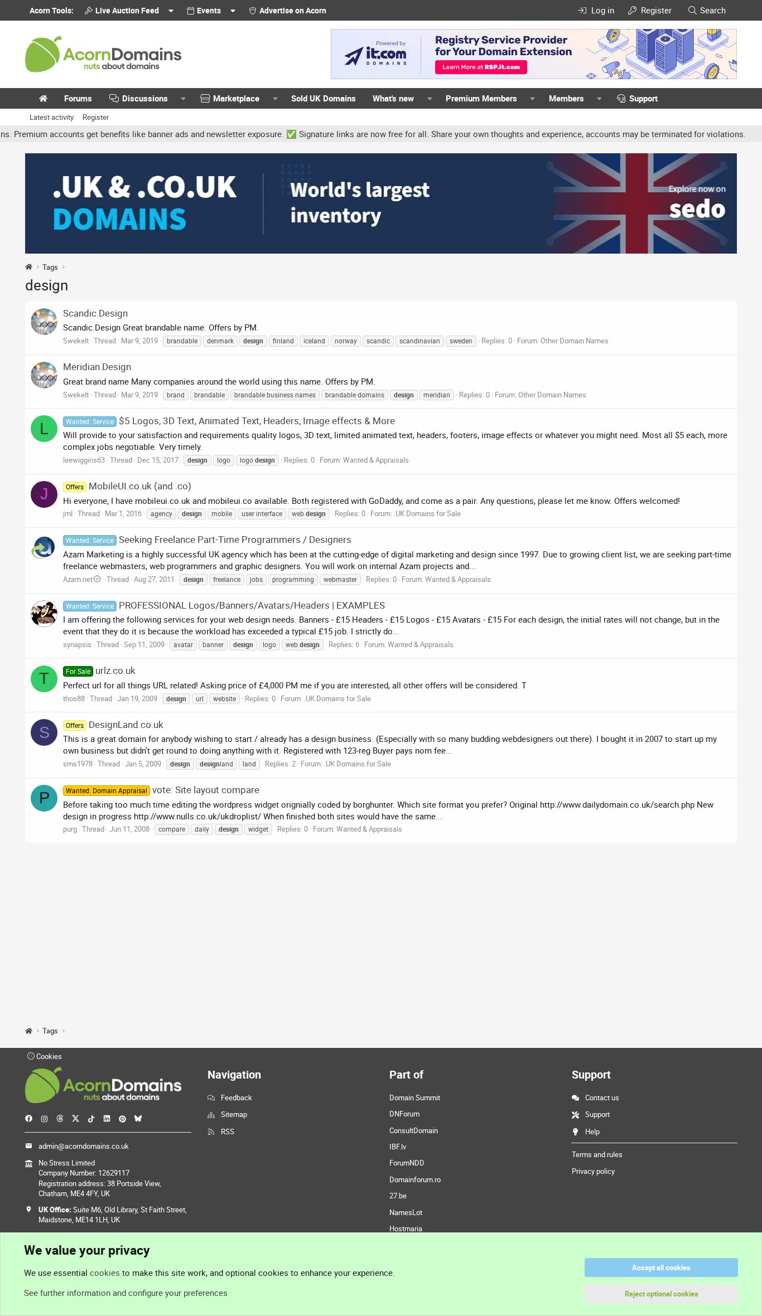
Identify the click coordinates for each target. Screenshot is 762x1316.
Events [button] (209, 10)
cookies (105, 1272)
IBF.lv (397, 1147)
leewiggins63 (84, 460)
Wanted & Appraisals (376, 460)
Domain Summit (414, 1097)
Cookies (48, 1056)
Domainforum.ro (415, 1179)
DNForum (404, 1114)
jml (68, 513)
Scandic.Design (95, 313)
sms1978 (78, 764)
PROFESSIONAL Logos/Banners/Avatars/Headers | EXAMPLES (225, 605)
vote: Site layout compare (162, 789)
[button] (183, 98)
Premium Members (481, 98)
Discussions (145, 98)
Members (566, 98)
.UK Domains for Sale (427, 513)
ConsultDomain (413, 1130)
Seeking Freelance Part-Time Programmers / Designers (208, 539)
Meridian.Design (97, 366)
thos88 (74, 698)
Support (643, 98)
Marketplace (236, 98)
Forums (78, 98)
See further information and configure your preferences (126, 1292)
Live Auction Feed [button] (127, 10)
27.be (398, 1196)
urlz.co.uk (101, 670)
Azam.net (78, 579)
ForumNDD (407, 1163)
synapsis (77, 644)
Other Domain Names (575, 341)
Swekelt (76, 341)
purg (70, 829)
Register (96, 117)
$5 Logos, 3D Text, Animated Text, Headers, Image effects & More (230, 420)
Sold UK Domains (323, 98)
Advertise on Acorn (292, 10)
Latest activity (52, 117)
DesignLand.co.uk (114, 724)
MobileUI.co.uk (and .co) (128, 485)
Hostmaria (405, 1228)
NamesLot (405, 1212)
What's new (393, 98)
